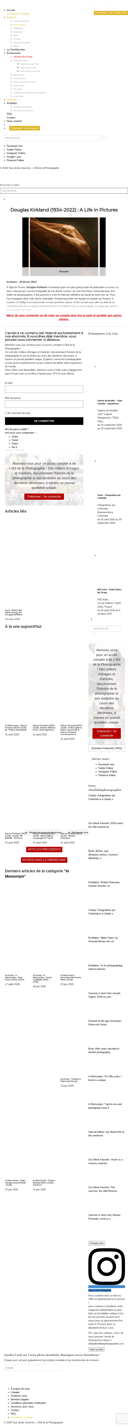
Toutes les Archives (21, 21)
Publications (18, 28)
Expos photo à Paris (28, 68)
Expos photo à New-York (30, 71)
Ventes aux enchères (22, 43)
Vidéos (16, 46)
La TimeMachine (16, 49)
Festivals (17, 39)
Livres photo (19, 96)
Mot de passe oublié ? (17, 429)
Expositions (18, 32)
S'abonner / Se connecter (44, 496)
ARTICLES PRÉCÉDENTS (44, 849)
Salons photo (19, 75)
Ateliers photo (19, 86)
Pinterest (15, 160)
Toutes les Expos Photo (29, 64)
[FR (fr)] (104, 6)
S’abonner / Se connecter (24, 128)
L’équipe (15, 1392)
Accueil (11, 10)
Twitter (14, 149)
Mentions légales (20, 1399)
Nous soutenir (14, 121)
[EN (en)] (104, 9)
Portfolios (12, 103)
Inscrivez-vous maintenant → (21, 432)
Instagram (16, 153)
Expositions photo (21, 60)
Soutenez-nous (19, 1395)
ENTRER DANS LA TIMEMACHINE (44, 859)
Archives (11, 17)
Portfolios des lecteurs (23, 107)
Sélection (12, 99)
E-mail (8, 382)
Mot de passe (12, 398)
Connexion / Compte (18, 13)
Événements (14, 53)
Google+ (14, 156)
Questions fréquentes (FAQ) (106, 748)
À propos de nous (20, 1388)
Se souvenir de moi (18, 413)
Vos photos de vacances (24, 111)
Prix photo (18, 89)
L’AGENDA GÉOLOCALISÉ (23, 57)
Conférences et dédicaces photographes (30, 93)
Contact (11, 117)
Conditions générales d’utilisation (28, 1402)
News (16, 35)
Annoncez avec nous (22, 1406)
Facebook (15, 145)
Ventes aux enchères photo (25, 82)
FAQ (9, 113)
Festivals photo (20, 78)
